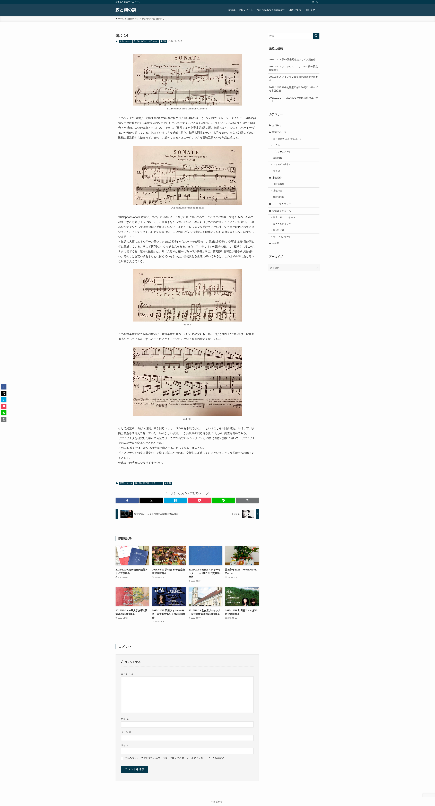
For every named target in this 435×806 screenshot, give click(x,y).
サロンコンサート (282, 237)
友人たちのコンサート (284, 224)
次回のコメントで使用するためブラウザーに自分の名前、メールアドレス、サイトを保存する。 (176, 758)
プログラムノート (282, 152)
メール (126, 732)
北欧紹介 (277, 177)
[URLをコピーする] (247, 500)
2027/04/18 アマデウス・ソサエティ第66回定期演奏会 (293, 68)
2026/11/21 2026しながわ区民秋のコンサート (293, 99)
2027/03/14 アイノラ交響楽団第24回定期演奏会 (293, 78)
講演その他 (278, 230)
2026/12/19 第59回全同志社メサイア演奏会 (292, 59)
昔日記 (276, 171)
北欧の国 (277, 190)
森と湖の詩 (126, 10)
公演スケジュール (281, 211)
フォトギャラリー (281, 203)
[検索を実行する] (316, 36)
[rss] (313, 2)
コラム (276, 145)
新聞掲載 (277, 158)
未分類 (163, 41)
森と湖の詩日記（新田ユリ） (146, 41)
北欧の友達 (278, 197)
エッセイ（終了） (282, 164)
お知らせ (277, 125)
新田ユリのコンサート (284, 217)
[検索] (317, 2)
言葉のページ (125, 41)
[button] (127, 500)
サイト (124, 745)
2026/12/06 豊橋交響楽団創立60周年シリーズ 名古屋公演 (294, 89)
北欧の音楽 (278, 184)
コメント (127, 673)
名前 (125, 718)
